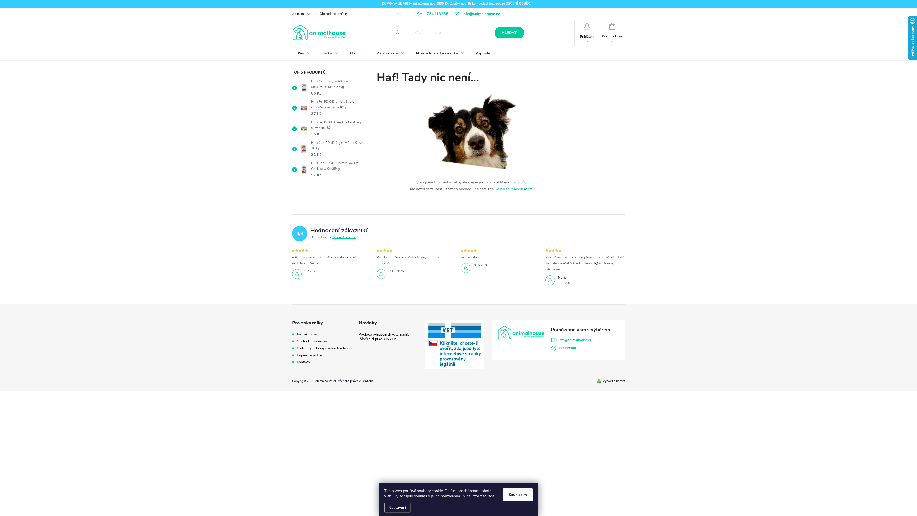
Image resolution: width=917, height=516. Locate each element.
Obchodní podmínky (334, 14)
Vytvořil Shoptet (614, 381)
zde (491, 496)
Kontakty (303, 362)
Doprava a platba (309, 355)
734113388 (567, 348)
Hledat (509, 32)
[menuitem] (304, 53)
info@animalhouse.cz (575, 340)
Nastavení (397, 507)
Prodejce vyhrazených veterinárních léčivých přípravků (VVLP (385, 336)
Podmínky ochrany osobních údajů (322, 348)
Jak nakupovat (302, 14)
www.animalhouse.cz (514, 189)
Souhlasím (518, 494)
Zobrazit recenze (344, 237)
